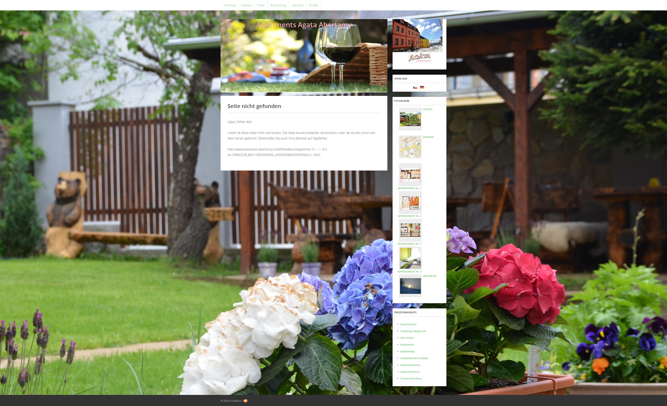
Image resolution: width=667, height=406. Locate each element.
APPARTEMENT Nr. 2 (410, 216)
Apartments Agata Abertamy (304, 24)
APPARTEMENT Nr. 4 (410, 271)
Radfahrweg (407, 351)
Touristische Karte (411, 378)
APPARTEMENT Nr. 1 (410, 188)
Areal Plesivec (408, 324)
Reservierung (278, 5)
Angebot (246, 5)
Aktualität (297, 5)
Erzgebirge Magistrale (413, 331)
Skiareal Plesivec (410, 371)
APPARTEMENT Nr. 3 (410, 243)
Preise (261, 5)
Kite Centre (407, 337)
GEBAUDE (428, 137)
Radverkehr (407, 344)
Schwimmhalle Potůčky (414, 358)
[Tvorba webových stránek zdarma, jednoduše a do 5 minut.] (245, 401)
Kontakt (313, 5)
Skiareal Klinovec (410, 365)
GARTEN (427, 109)
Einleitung (229, 5)
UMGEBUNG (430, 275)
